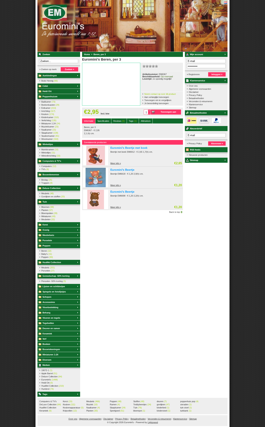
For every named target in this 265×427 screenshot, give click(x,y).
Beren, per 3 (100, 54)
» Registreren (193, 74)
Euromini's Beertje (122, 169)
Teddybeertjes (142, 404)
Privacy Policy (195, 95)
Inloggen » (216, 74)
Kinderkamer (50, 117)
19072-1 (46, 370)
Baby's (46, 254)
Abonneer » (217, 143)
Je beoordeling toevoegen (156, 103)
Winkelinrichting (50, 156)
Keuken (47, 114)
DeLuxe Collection (50, 404)
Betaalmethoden (196, 98)
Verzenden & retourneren (200, 101)
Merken (46, 365)
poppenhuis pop (189, 401)
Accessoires (48, 302)
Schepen (46, 297)
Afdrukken (146, 121)
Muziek (92, 404)
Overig (45, 230)
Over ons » (222, 8)
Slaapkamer (49, 133)
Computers (48, 166)
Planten (47, 210)
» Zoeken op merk (48, 69)
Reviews (119, 121)
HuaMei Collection (51, 262)
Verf (44, 339)
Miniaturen (48, 216)
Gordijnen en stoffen (53, 196)
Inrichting (48, 111)
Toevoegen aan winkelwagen (168, 113)
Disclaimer (194, 92)
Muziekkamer (50, 126)
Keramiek (47, 333)
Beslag (46, 180)
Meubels (47, 193)
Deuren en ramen (51, 328)
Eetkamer (48, 108)
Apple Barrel (49, 373)
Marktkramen (49, 149)
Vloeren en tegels (51, 318)
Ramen (115, 404)
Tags (44, 394)
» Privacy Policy (194, 143)
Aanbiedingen (49, 75)
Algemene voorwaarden (200, 89)
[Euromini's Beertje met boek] (95, 164)
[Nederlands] (226, 2)
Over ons (193, 86)
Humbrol (47, 389)
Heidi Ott (47, 91)
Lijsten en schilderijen (53, 286)
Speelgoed (117, 411)
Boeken (46, 344)
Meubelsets (48, 235)
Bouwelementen (50, 174)
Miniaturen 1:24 (50, 123)
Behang (46, 312)
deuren (162, 401)
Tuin (44, 202)
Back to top (174, 212)
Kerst (45, 225)
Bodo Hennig (49, 81)
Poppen (46, 245)
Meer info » (115, 163)
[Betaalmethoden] (203, 123)
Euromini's (88, 26)
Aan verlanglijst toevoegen (156, 97)
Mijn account (196, 54)
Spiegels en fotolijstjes (54, 291)
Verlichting (48, 120)
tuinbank (185, 411)
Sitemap (192, 107)
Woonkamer (49, 139)
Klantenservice (197, 80)
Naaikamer (48, 130)
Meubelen (48, 219)
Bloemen (47, 207)
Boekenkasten (50, 105)
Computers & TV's (51, 161)
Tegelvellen (48, 323)
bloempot (139, 411)
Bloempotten (49, 213)
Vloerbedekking (50, 307)
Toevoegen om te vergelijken (157, 100)
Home (87, 54)
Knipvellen (70, 411)
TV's (45, 169)
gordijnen (163, 404)
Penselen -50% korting (53, 281)
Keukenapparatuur (73, 407)
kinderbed (163, 407)
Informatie (88, 121)
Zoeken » (69, 69)
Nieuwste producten (198, 155)
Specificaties (103, 121)
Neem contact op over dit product (160, 94)
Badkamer (48, 102)
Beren (46, 251)
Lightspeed (153, 422)
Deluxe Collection (51, 188)
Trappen (47, 183)
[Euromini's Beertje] (95, 186)
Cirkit (45, 86)
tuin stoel (186, 407)
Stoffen (138, 401)
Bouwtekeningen (51, 349)
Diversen (46, 360)
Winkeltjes (47, 144)
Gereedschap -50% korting (56, 276)
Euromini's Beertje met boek (128, 147)
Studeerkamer (50, 136)
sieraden (186, 404)
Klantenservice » (220, 11)
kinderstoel (163, 411)
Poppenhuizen (49, 96)
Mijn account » (221, 14)
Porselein (47, 240)
